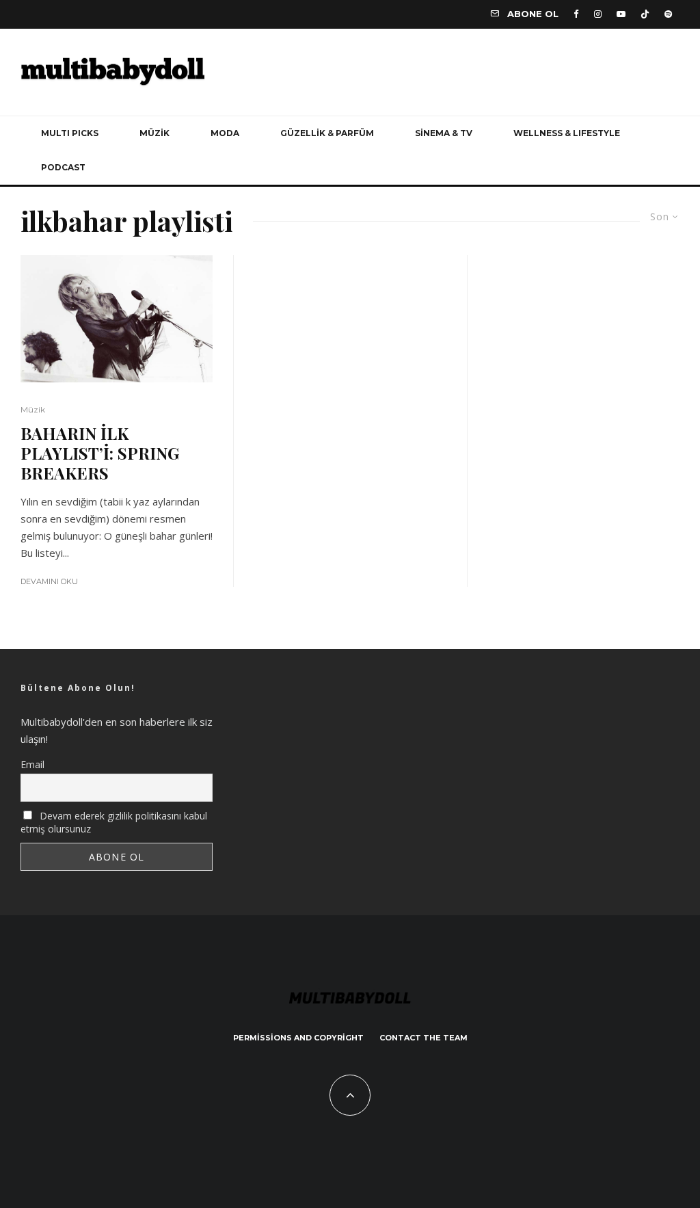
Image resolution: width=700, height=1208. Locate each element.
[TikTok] (645, 14)
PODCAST (63, 167)
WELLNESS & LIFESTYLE (566, 133)
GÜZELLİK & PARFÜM (327, 133)
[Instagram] (598, 14)
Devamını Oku (49, 581)
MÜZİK (154, 133)
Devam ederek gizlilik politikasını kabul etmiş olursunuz (114, 822)
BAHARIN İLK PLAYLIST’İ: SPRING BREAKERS (100, 452)
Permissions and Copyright (298, 1037)
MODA (225, 133)
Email (32, 764)
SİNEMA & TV (443, 133)
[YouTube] (621, 14)
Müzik (33, 409)
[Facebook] (576, 14)
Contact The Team (423, 1037)
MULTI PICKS (69, 133)
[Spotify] (668, 14)
